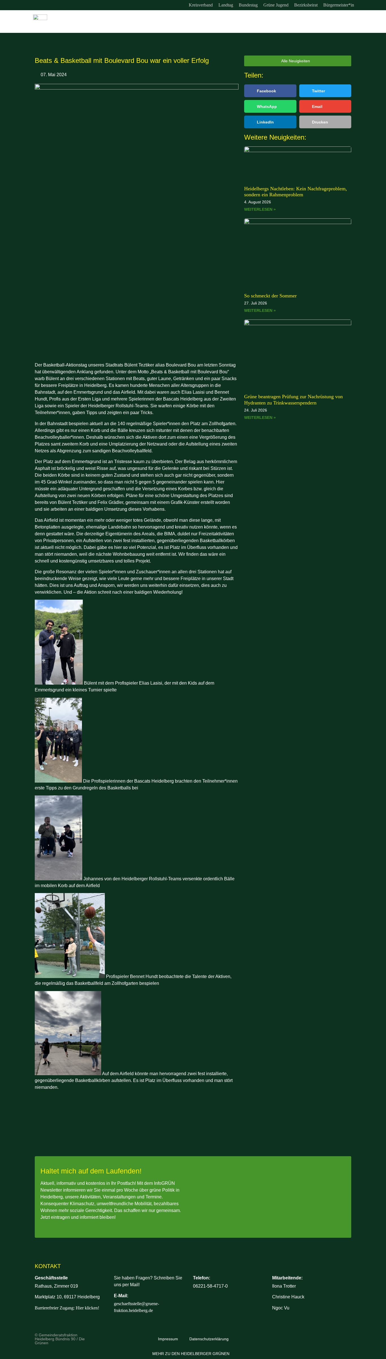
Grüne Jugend (276, 5)
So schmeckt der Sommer (270, 296)
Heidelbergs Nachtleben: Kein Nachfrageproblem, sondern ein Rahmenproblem (295, 192)
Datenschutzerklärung (209, 1339)
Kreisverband (201, 5)
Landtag (225, 5)
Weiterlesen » (260, 209)
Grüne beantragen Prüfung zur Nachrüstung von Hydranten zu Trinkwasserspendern (293, 400)
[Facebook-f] (49, 5)
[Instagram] (37, 5)
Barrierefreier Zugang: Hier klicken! (67, 1307)
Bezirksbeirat (306, 5)
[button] (270, 90)
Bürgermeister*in (338, 5)
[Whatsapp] (60, 5)
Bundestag (248, 5)
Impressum (168, 1339)
